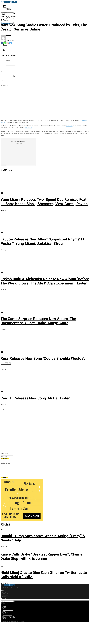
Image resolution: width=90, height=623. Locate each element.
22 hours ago (3, 210)
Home (4, 5)
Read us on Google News (9, 617)
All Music (8, 8)
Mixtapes (8, 10)
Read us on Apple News (8, 618)
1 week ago (3, 329)
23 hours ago (3, 289)
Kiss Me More (28, 127)
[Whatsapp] (4, 43)
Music (4, 7)
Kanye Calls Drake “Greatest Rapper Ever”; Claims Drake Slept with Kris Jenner (41, 556)
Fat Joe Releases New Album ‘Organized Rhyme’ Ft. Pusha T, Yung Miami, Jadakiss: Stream (43, 241)
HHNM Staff (11, 40)
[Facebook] (2, 43)
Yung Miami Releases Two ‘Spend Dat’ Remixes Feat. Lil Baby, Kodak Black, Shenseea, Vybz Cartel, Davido (44, 201)
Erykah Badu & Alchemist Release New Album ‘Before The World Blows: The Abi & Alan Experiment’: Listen (45, 281)
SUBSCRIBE (4, 458)
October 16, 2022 (4, 565)
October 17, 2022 (4, 546)
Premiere (8, 17)
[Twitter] (10, 43)
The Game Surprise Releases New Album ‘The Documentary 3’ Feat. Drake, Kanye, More (38, 321)
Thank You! (4, 477)
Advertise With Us (7, 615)
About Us (5, 612)
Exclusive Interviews (10, 18)
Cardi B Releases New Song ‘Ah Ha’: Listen (35, 398)
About (4, 592)
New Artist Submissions (8, 616)
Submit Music (6, 596)
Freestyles (8, 9)
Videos (4, 607)
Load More (3, 409)
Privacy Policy (6, 593)
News (2, 529)
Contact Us (5, 595)
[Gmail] (7, 43)
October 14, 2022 (4, 583)
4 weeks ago (3, 369)
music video (69, 125)
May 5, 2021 (3, 41)
